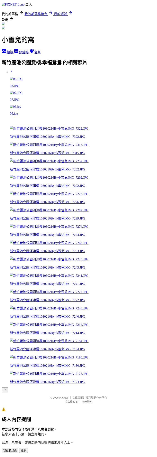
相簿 (10, 52)
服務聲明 (87, 401)
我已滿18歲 (10, 450)
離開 (23, 450)
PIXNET (63, 397)
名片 (37, 52)
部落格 (24, 52)
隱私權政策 (71, 401)
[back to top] (5, 389)
